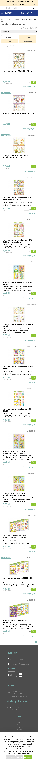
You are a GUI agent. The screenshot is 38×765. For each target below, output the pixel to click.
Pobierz (19, 732)
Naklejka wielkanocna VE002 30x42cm (15, 621)
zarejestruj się (18, 4)
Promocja (27, 37)
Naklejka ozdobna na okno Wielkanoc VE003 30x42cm (14, 452)
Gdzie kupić (19, 727)
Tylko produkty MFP (30, 28)
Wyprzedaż (27, 41)
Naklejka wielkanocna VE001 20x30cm (19, 578)
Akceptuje (28, 757)
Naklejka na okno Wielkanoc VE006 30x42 (18, 283)
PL (33, 8)
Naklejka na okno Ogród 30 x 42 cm (18, 113)
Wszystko (9, 37)
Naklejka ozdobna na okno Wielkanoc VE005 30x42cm (14, 537)
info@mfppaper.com (21, 664)
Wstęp (3, 20)
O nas (19, 722)
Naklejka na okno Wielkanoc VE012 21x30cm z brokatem (17, 241)
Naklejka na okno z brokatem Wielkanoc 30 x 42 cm (15, 156)
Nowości (9, 41)
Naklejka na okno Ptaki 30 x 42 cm (17, 71)
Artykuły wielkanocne (14, 20)
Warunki (19, 725)
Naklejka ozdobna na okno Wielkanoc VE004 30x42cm (14, 494)
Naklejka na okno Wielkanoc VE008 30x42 (18, 368)
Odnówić (19, 757)
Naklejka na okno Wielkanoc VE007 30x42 (18, 325)
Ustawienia (10, 757)
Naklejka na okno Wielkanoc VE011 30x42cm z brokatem (17, 199)
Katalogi (19, 730)
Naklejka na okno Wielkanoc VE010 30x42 (17, 410)
